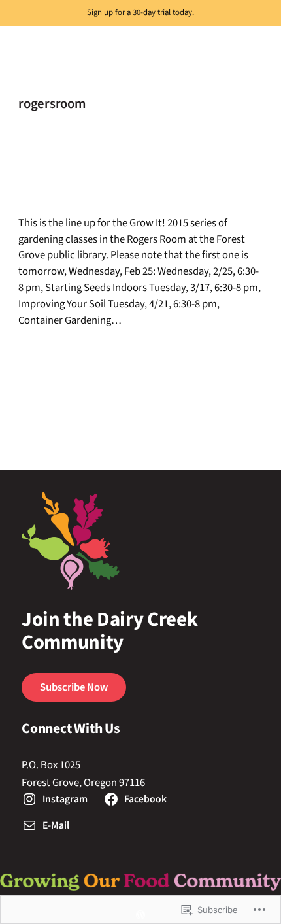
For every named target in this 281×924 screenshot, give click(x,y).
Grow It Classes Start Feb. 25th (109, 172)
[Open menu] (8, 33)
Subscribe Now (74, 687)
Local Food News (212, 353)
